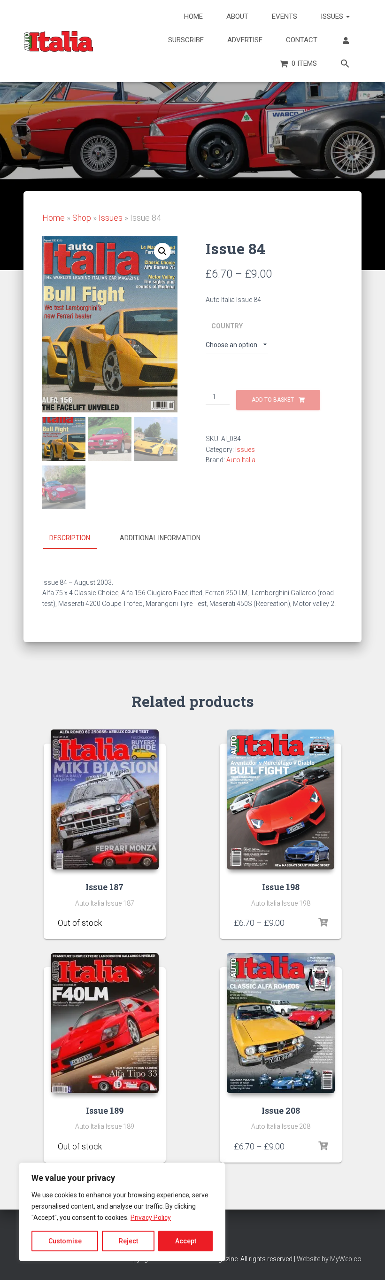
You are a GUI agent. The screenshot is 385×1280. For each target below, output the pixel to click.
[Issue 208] (281, 1023)
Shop (81, 218)
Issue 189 (104, 1110)
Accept (185, 1241)
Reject (128, 1241)
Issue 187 (104, 886)
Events (284, 16)
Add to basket (273, 399)
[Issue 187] (105, 799)
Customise (65, 1241)
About (237, 16)
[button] (345, 65)
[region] (122, 1212)
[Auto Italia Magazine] (58, 41)
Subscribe (186, 40)
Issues (333, 16)
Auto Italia (240, 460)
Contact (301, 40)
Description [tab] (69, 538)
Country (227, 326)
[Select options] (147, 922)
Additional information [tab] (160, 538)
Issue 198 (281, 886)
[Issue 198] (280, 799)
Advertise (244, 40)
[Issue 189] (105, 1023)
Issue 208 (281, 1110)
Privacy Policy (151, 1217)
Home (193, 16)
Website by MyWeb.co (329, 1259)
